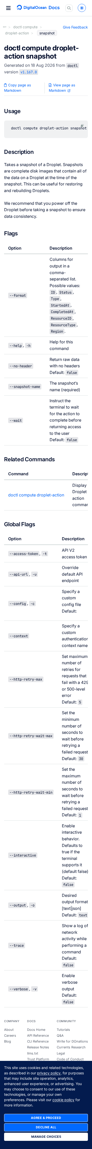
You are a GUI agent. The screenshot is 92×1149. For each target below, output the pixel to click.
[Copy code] (82, 125)
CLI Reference (38, 1041)
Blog (7, 1041)
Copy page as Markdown (17, 88)
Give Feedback (75, 27)
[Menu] (8, 8)
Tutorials (63, 1030)
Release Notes (38, 1047)
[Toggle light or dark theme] (82, 8)
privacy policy (49, 1073)
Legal (61, 1053)
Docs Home (36, 1030)
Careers (10, 1035)
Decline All (46, 1127)
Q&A (60, 1035)
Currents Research (71, 1047)
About (9, 1030)
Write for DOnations (72, 1041)
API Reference (38, 1035)
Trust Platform (38, 1059)
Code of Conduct (70, 1059)
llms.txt (32, 1053)
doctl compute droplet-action (36, 494)
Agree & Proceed (46, 1118)
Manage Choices (46, 1137)
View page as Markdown (62, 88)
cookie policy (63, 1100)
